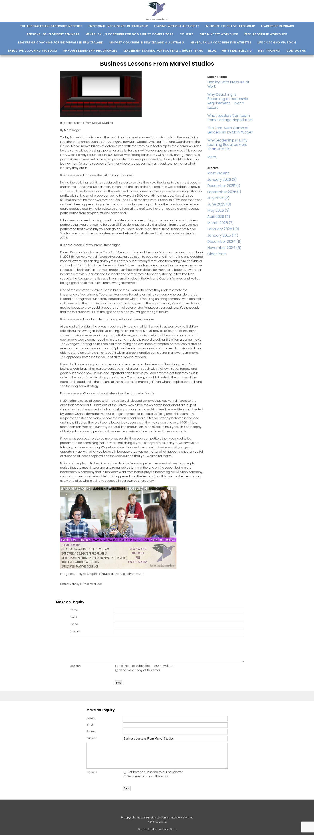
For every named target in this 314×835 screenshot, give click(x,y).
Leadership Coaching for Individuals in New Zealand (60, 42)
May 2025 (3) (218, 210)
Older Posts (217, 253)
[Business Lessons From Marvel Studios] (101, 116)
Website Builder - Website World (157, 829)
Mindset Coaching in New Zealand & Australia (146, 42)
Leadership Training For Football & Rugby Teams (163, 51)
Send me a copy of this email (139, 670)
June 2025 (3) (219, 204)
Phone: (74, 624)
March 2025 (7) (220, 222)
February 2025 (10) (223, 229)
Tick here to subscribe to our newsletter (146, 666)
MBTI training (269, 51)
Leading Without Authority (176, 26)
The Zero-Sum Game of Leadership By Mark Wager (230, 130)
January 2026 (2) (222, 179)
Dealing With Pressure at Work (228, 84)
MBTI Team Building (237, 51)
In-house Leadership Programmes (90, 51)
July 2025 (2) (218, 198)
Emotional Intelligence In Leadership (118, 26)
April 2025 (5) (218, 216)
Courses (187, 34)
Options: (75, 666)
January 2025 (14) (222, 235)
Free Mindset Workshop (219, 34)
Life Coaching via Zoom (276, 42)
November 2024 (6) (224, 247)
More (211, 157)
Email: (73, 617)
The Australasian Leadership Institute (51, 26)
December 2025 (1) (223, 185)
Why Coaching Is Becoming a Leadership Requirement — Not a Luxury (227, 101)
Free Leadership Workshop (265, 34)
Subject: (75, 631)
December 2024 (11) (224, 241)
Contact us (296, 51)
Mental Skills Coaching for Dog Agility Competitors (130, 34)
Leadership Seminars (277, 26)
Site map (188, 817)
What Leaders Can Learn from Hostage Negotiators (230, 117)
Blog (212, 51)
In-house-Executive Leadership (230, 26)
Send (118, 682)
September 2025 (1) (224, 191)
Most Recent (218, 173)
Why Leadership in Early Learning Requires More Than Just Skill (227, 144)
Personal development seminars (53, 34)
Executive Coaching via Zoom (32, 51)
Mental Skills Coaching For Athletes (221, 42)
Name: (74, 610)
